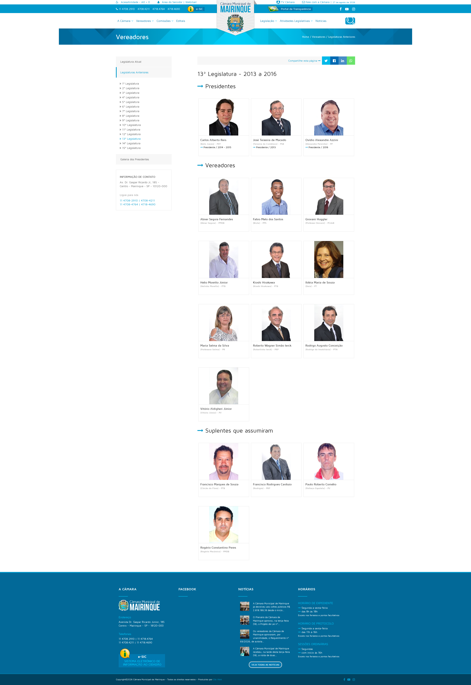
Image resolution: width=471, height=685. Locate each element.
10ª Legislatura (131, 124)
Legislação (267, 20)
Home (305, 36)
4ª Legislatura (130, 97)
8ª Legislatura (130, 115)
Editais (180, 20)
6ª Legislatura (130, 106)
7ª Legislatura (130, 111)
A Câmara (124, 20)
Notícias (321, 20)
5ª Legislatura (130, 102)
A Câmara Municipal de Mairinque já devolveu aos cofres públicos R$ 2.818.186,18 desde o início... (271, 607)
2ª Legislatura (130, 88)
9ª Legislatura (130, 120)
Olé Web (217, 679)
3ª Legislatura (130, 92)
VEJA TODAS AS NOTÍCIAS (265, 664)
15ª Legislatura (131, 147)
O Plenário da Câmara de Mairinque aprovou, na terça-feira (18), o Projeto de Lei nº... (271, 620)
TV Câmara (287, 2)
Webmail (190, 2)
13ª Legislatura (131, 138)
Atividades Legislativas (295, 20)
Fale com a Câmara (317, 2)
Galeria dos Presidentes (134, 159)
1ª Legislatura (130, 83)
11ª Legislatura (130, 129)
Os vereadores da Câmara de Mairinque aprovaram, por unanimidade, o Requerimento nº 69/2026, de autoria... (264, 636)
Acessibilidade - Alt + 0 (135, 2)
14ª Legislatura (130, 143)
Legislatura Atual (130, 61)
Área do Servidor (171, 2)
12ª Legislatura (131, 134)
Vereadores (144, 20)
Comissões (164, 20)
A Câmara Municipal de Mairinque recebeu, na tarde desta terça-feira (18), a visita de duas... (271, 652)
